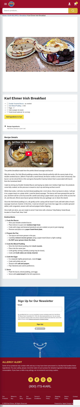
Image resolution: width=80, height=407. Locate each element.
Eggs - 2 (11, 108)
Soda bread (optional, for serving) (19, 112)
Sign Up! (40, 324)
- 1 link (17, 106)
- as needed (20, 103)
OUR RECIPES (13, 15)
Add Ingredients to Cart (14, 117)
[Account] (69, 4)
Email (20, 305)
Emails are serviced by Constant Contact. (38, 319)
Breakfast (23, 15)
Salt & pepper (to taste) (16, 110)
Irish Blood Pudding (15, 106)
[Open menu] (5, 4)
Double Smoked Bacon (16, 103)
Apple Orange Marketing (70, 403)
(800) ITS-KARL (40, 386)
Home (4, 15)
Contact (75, 396)
